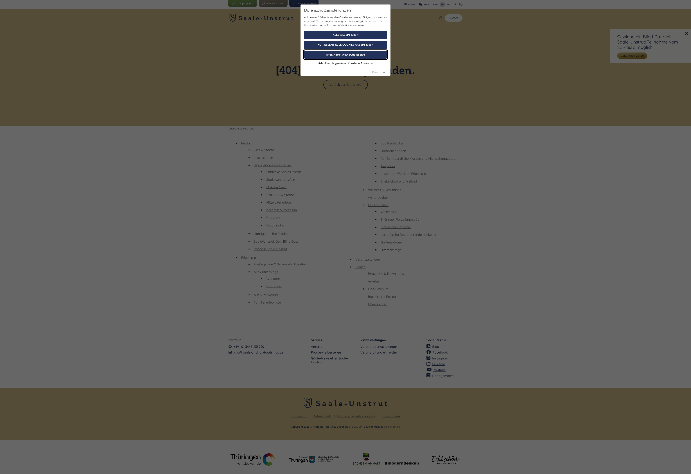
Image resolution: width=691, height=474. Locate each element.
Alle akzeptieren (345, 35)
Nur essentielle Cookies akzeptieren (345, 44)
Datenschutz (379, 72)
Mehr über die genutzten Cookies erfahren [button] (343, 63)
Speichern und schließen (345, 54)
